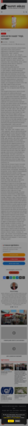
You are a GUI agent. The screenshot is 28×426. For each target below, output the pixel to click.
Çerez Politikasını (16, 417)
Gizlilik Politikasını (7, 417)
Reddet (17, 421)
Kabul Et (11, 421)
